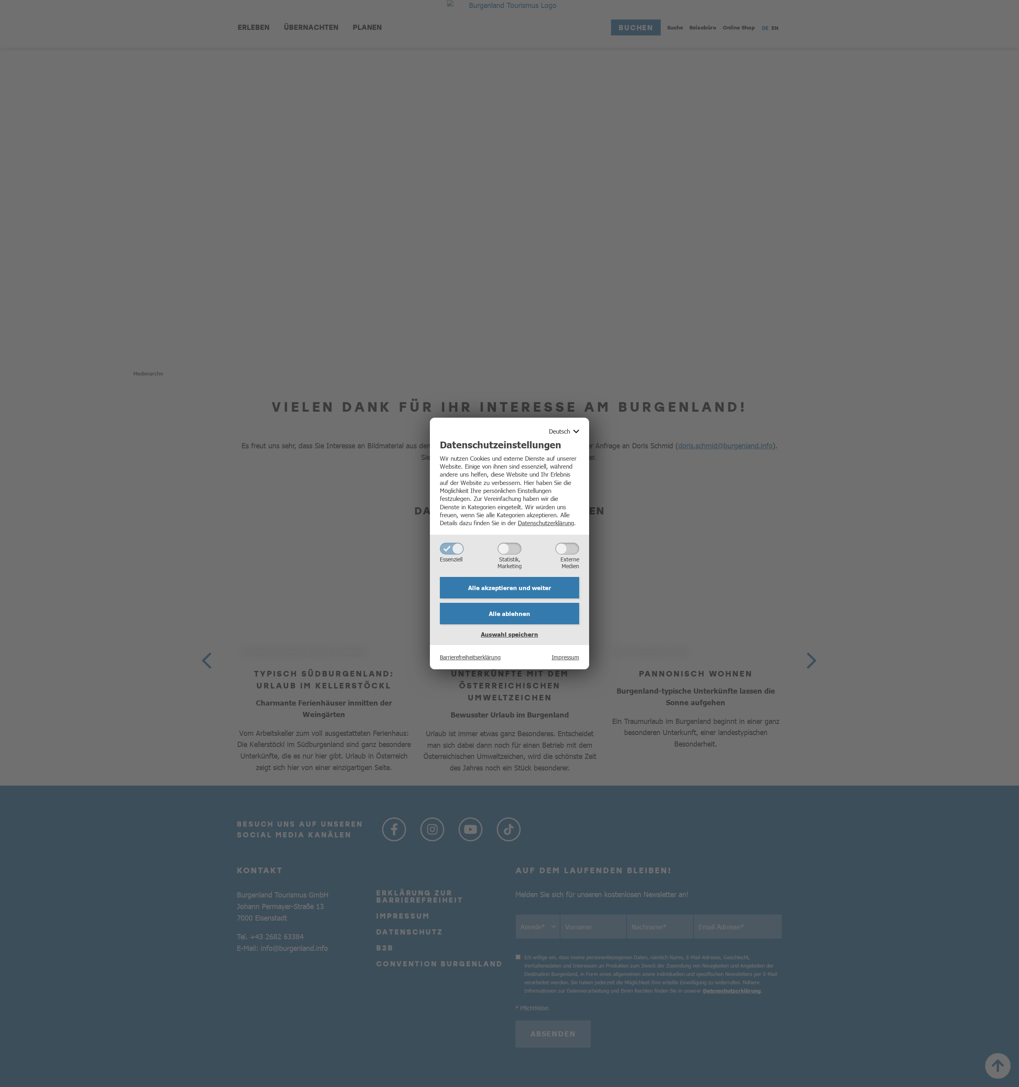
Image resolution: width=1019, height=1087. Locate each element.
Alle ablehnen (509, 613)
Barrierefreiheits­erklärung (470, 657)
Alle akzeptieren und (509, 587)
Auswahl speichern (509, 634)
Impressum (565, 657)
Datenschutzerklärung (546, 522)
